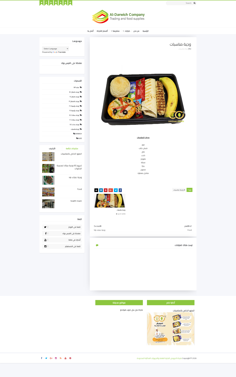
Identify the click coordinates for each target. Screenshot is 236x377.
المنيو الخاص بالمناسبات (71, 154)
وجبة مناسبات (183, 48)
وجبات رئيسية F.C (74, 106)
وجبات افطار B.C (74, 92)
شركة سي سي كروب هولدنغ (131, 310)
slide (80, 138)
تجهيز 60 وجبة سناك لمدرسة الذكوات (69, 167)
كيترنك (127, 31)
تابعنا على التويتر (74, 227)
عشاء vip (76, 87)
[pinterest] (70, 3)
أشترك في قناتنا (74, 240)
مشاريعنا (116, 31)
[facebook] (46, 3)
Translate (62, 52)
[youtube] (65, 3)
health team (76, 201)
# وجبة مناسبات (179, 190)
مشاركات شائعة (72, 148)
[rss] (61, 3)
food (79, 189)
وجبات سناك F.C (74, 119)
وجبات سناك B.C (74, 115)
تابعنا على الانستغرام (72, 246)
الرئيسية (145, 31)
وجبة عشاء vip (75, 177)
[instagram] (56, 3)
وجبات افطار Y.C (74, 96)
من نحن (136, 31)
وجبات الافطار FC (74, 101)
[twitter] (41, 3)
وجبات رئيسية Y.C (74, 110)
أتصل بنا (91, 31)
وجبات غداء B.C (74, 124)
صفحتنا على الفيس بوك (71, 233)
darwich (78, 133)
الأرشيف (52, 148)
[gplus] (51, 3)
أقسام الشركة (102, 31)
